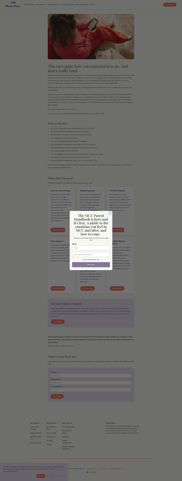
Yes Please (91, 265)
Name (74, 244)
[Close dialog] (110, 213)
